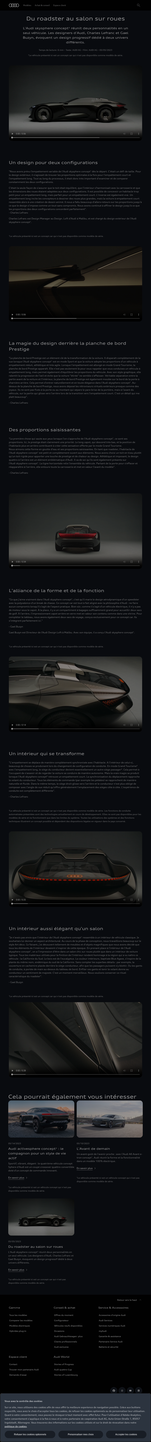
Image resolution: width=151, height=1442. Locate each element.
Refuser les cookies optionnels (30, 1434)
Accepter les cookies (126, 1434)
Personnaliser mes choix (81, 1434)
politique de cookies (16, 1426)
